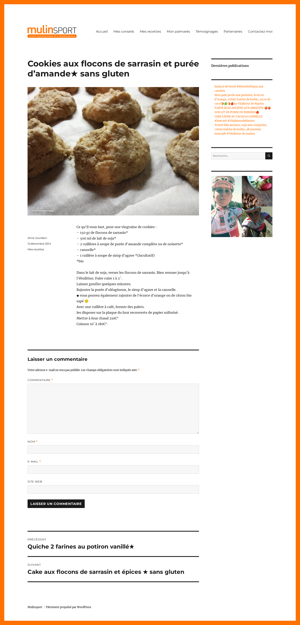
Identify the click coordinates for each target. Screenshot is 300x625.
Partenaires (233, 31)
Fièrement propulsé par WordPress (68, 607)
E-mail (34, 461)
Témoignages (207, 31)
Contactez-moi (260, 31)
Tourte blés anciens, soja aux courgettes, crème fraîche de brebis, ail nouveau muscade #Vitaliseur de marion (240, 129)
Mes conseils (123, 31)
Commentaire (40, 380)
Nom (33, 441)
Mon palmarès (178, 31)
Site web (35, 481)
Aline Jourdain (37, 238)
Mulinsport (35, 607)
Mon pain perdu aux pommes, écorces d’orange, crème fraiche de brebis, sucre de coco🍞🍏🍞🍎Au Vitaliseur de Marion (242, 99)
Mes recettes (150, 31)
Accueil (102, 31)
